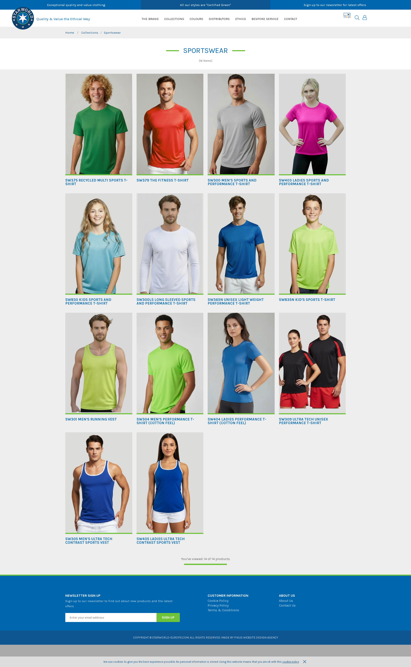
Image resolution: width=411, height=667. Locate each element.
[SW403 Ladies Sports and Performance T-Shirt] (312, 124)
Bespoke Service (265, 19)
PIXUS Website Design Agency (256, 637)
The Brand (150, 19)
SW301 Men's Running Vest (91, 419)
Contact (290, 19)
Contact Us (287, 605)
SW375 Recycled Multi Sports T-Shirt (96, 182)
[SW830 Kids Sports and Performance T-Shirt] (98, 244)
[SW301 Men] (98, 363)
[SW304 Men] (170, 363)
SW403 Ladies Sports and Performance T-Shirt (304, 182)
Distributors (219, 19)
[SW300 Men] (241, 124)
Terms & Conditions (223, 610)
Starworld (23, 18)
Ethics (240, 19)
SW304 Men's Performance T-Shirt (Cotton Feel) (165, 421)
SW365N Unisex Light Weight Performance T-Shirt (236, 301)
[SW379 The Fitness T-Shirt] (170, 124)
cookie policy (290, 661)
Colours (196, 19)
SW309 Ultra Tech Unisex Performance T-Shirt (303, 421)
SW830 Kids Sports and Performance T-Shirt (88, 301)
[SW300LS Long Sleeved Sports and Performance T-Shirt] (170, 244)
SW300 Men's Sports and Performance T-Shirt (232, 182)
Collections (174, 19)
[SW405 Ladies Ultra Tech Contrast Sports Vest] (170, 483)
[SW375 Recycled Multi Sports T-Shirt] (98, 124)
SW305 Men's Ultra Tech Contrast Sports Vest (88, 540)
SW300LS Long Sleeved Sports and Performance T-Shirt (166, 301)
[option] (76, 5)
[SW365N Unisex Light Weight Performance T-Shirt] (241, 244)
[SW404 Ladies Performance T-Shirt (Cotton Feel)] (241, 363)
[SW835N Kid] (312, 244)
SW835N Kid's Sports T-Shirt (307, 300)
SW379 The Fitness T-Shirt (163, 180)
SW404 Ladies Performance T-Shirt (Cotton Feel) (237, 421)
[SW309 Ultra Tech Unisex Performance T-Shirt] (312, 363)
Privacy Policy (218, 605)
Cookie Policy (218, 601)
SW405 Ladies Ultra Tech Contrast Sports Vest (161, 540)
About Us (286, 601)
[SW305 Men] (98, 483)
